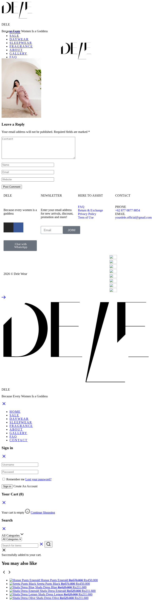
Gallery (18, 53)
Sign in (7, 486)
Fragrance (21, 46)
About (16, 50)
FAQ (13, 57)
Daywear (19, 39)
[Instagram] (8, 227)
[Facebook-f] (18, 227)
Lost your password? (38, 479)
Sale (14, 35)
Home (15, 32)
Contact (19, 440)
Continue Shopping (43, 512)
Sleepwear (21, 42)
